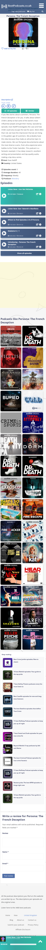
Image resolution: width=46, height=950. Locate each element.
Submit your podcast (16, 925)
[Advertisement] (23, 74)
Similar (31, 111)
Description (6, 100)
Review (5, 833)
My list (32, 11)
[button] (42, 4)
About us (20, 920)
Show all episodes (24, 253)
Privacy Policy (33, 925)
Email (5, 863)
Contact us (32, 920)
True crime (5, 103)
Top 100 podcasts (18, 11)
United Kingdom (30, 915)
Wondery (15, 178)
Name (5, 852)
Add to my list (10, 48)
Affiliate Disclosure (23, 929)
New (15, 915)
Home (7, 915)
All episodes (12, 111)
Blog (11, 920)
